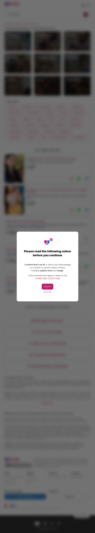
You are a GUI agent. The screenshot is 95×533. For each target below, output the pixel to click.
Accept (47, 286)
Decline (47, 292)
